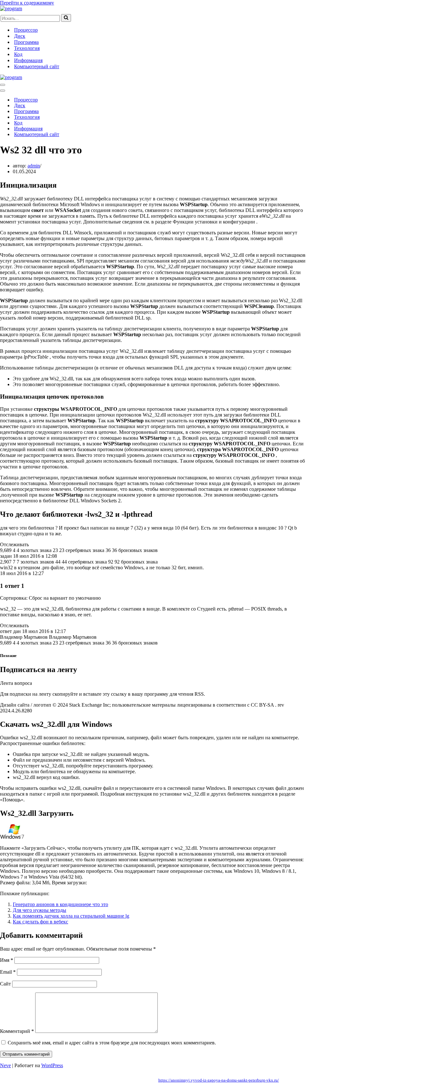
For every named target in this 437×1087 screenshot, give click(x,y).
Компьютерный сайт (36, 66)
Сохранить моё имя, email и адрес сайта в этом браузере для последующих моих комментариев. (112, 1042)
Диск (19, 36)
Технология (27, 48)
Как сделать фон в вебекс (40, 921)
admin (34, 165)
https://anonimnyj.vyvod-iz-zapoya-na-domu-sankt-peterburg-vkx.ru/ (218, 1080)
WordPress (52, 1065)
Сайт (5, 983)
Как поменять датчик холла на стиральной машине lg (71, 916)
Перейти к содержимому (27, 2)
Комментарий (17, 1031)
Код (18, 54)
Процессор (26, 30)
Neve (5, 1065)
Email (8, 972)
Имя (6, 960)
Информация (28, 60)
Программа (26, 42)
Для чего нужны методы (39, 910)
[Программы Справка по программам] (11, 8)
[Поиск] (66, 18)
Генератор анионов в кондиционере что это (60, 904)
